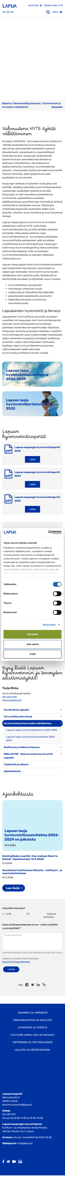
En (28, 913)
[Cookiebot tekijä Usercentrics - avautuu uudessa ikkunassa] (48, 532)
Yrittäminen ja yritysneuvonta (32, 1042)
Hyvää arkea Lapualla (16, 709)
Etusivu (6, 103)
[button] (55, 12)
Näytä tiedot (49, 624)
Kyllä (8, 913)
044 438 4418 (9, 697)
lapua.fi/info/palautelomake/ (16, 962)
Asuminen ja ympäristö (32, 1012)
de (8, 12)
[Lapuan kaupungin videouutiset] (14, 1162)
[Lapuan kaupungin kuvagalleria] (20, 1162)
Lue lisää (13, 888)
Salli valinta (32, 644)
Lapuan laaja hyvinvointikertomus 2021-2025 (31, 730)
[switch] (57, 593)
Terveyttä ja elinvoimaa (18, 716)
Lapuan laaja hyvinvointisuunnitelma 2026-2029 (31, 738)
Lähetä (11, 969)
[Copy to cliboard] (44, 985)
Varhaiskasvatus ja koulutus (32, 1020)
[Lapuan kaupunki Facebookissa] (3, 1162)
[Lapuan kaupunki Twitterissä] (8, 1162)
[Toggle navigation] (6, 778)
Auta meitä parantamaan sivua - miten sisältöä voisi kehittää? (30, 926)
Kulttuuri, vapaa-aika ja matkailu (33, 1034)
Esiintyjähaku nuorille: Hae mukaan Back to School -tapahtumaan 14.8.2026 (30, 857)
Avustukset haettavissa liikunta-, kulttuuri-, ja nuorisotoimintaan (32, 872)
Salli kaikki (32, 634)
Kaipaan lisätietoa (50, 915)
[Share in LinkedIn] (38, 985)
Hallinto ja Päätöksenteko (32, 1049)
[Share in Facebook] (27, 985)
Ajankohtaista (12, 771)
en (12, 12)
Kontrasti (33, 5)
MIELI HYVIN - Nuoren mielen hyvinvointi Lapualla (28, 756)
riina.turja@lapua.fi (11, 700)
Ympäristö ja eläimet (16, 764)
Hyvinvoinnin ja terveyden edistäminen (27, 723)
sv (3, 12)
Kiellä (33, 654)
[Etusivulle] (9, 5)
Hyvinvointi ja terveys (27, 103)
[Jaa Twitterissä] (32, 985)
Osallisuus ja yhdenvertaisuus (22, 747)
